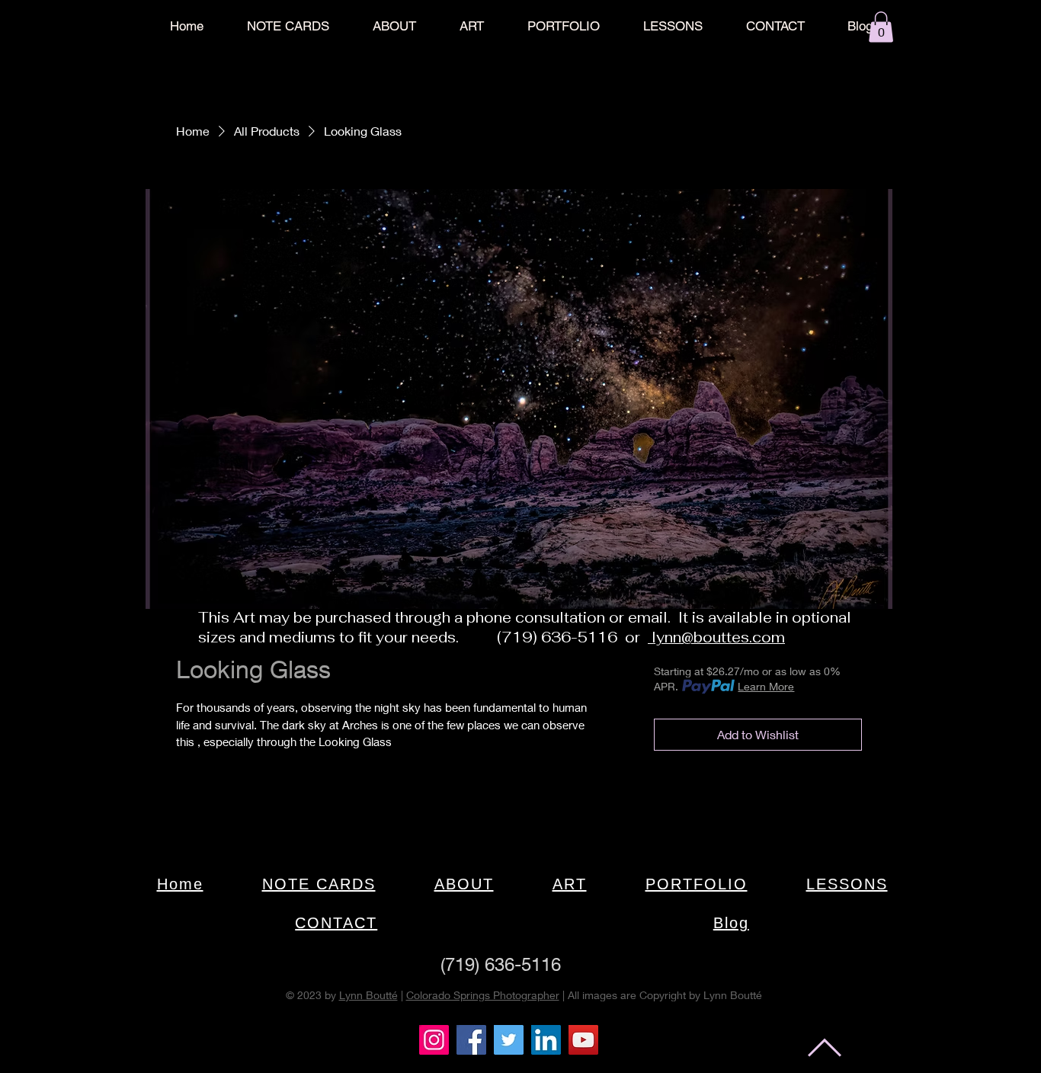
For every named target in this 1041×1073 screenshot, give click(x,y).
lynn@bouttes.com (716, 637)
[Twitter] (509, 1040)
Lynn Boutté (368, 994)
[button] (881, 27)
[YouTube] (583, 1040)
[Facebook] (471, 1040)
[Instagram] (434, 1040)
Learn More (766, 686)
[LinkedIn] (546, 1040)
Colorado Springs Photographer (482, 994)
